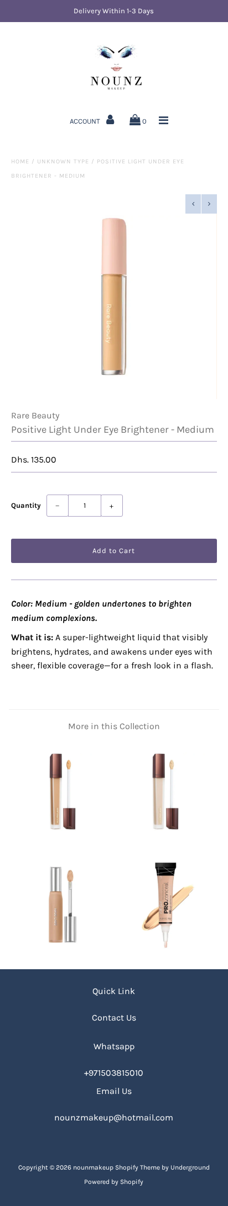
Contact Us (114, 1017)
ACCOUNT (86, 121)
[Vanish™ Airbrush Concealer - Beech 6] (62, 837)
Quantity (26, 505)
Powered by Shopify (113, 1182)
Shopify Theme (137, 1167)
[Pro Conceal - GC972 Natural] (165, 950)
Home (20, 161)
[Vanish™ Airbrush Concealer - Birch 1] (165, 837)
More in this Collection (114, 726)
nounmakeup (93, 1167)
